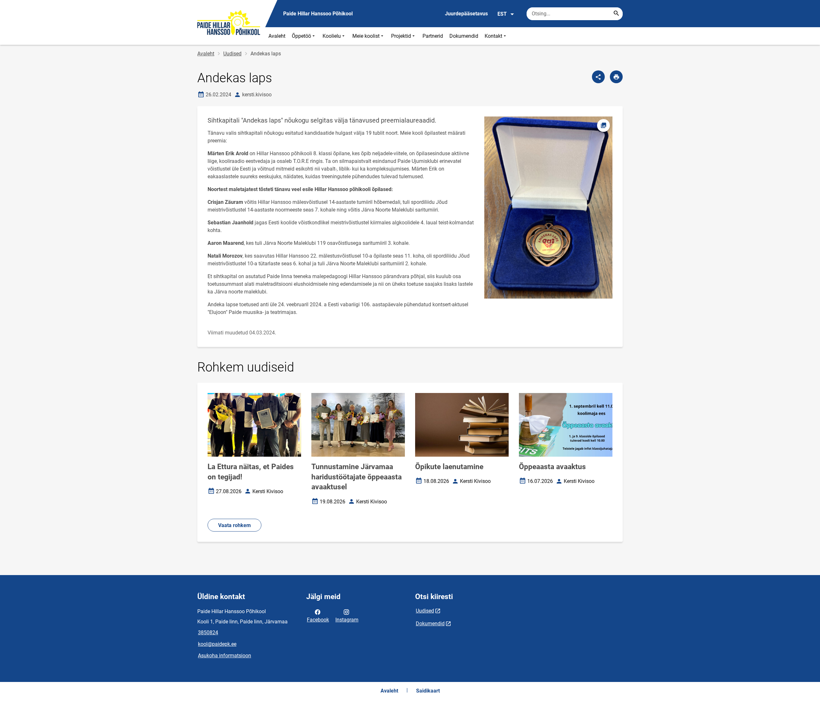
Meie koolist (366, 36)
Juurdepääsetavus (466, 14)
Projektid (401, 36)
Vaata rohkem (234, 525)
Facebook (318, 620)
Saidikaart (428, 691)
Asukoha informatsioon (224, 656)
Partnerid (432, 36)
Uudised (232, 54)
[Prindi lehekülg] (616, 76)
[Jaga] (598, 76)
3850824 (208, 632)
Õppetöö (301, 36)
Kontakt (493, 36)
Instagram (346, 620)
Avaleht (276, 36)
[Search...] (616, 13)
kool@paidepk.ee (217, 644)
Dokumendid (463, 36)
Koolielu (332, 36)
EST (502, 14)
